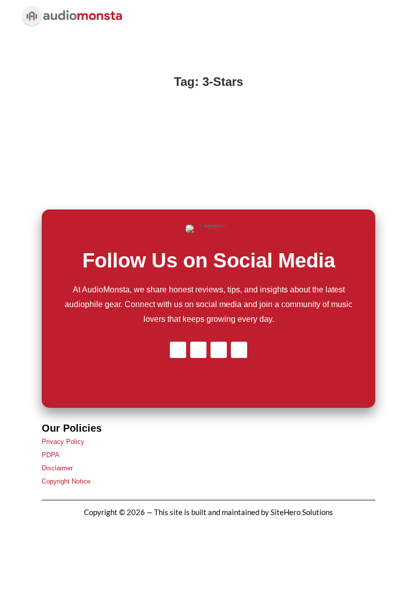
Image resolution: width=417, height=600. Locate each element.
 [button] (384, 17)
